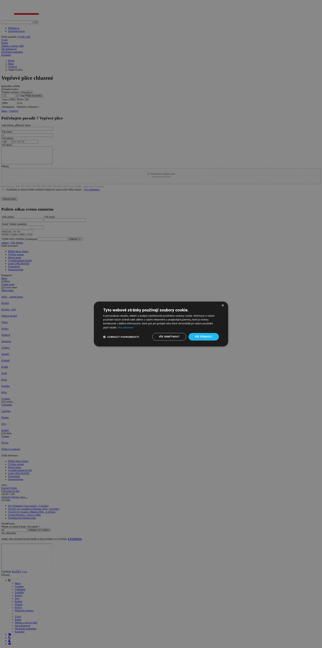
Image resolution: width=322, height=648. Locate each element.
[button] (121, 337)
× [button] (222, 305)
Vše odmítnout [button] (169, 336)
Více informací (125, 327)
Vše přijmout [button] (203, 336)
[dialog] (161, 324)
